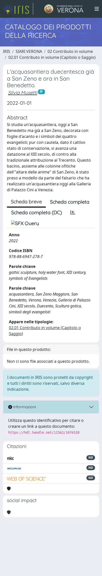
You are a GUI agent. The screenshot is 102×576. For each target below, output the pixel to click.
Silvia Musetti (22, 92)
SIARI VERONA (29, 51)
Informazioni (24, 406)
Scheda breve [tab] (26, 201)
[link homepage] (18, 9)
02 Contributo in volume (70, 51)
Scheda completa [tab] (69, 202)
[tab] (72, 212)
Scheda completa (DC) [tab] (36, 212)
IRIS (6, 51)
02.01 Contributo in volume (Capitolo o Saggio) (52, 57)
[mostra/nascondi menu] (97, 8)
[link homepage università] (63, 9)
